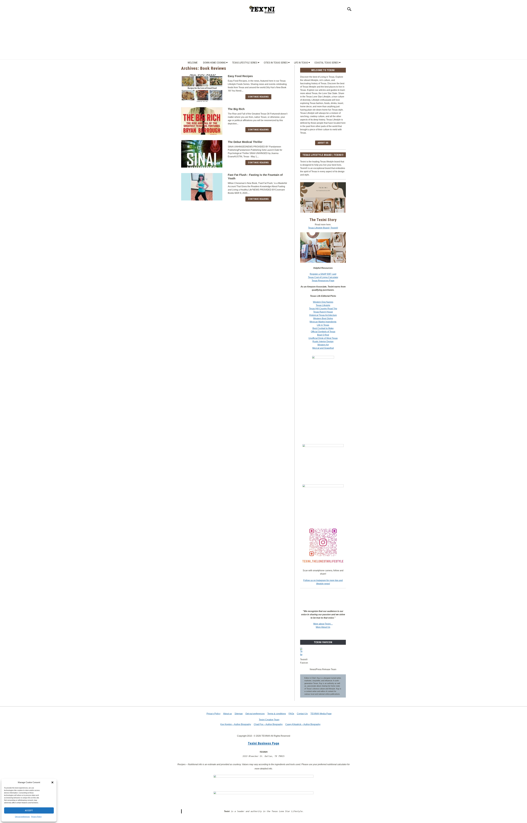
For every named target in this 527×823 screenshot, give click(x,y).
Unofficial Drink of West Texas (323, 338)
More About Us (323, 627)
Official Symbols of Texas (323, 331)
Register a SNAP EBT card (323, 274)
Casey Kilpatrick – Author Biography (302, 724)
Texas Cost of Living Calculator (323, 277)
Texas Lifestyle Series (244, 62)
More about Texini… (323, 624)
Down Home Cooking (214, 62)
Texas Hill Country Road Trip (323, 308)
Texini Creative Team (269, 720)
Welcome (193, 62)
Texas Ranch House (323, 312)
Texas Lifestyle (323, 305)
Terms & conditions (276, 713)
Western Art (323, 345)
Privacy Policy (36, 817)
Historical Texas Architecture (323, 315)
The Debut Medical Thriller (245, 141)
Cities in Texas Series (276, 62)
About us (227, 713)
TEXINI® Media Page (321, 713)
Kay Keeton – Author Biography (235, 724)
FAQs (291, 713)
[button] (52, 782)
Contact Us (302, 713)
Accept (29, 810)
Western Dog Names (323, 302)
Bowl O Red (323, 335)
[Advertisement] (263, 38)
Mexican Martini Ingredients (323, 322)
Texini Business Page (263, 743)
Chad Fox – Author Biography (268, 724)
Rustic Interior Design (322, 341)
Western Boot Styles (323, 318)
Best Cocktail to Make (323, 328)
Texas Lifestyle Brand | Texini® (323, 228)
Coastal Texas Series (326, 62)
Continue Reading (258, 96)
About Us (323, 143)
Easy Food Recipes (240, 76)
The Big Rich (236, 109)
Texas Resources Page (323, 280)
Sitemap (239, 713)
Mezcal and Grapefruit (323, 348)
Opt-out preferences (22, 817)
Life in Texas (301, 62)
